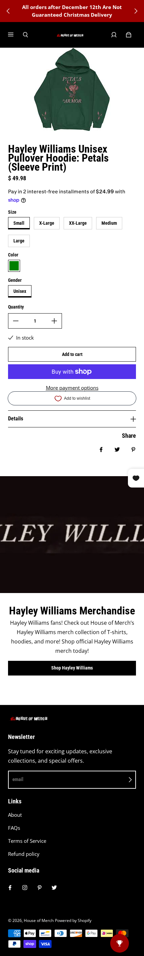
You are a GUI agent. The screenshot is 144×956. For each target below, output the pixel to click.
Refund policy (24, 853)
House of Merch (39, 920)
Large (18, 240)
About (15, 814)
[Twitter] (54, 887)
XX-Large (78, 223)
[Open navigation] (15, 34)
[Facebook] (10, 887)
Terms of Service (27, 840)
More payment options (72, 387)
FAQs (14, 827)
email (17, 779)
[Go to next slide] (136, 11)
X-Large (46, 223)
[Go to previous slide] (8, 11)
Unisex (19, 291)
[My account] (113, 34)
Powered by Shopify (73, 920)
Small (18, 223)
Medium (109, 223)
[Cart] (128, 34)
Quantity (16, 307)
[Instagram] (24, 887)
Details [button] (15, 418)
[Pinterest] (39, 887)
